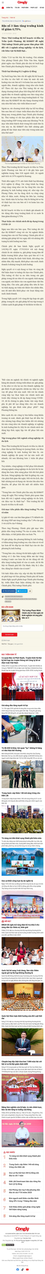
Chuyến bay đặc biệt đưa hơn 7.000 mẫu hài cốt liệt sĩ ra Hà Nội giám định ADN (22, 1062)
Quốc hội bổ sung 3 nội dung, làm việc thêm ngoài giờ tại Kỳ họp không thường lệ (20, 971)
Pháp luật (34, 7)
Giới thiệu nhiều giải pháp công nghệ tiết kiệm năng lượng (24, 1208)
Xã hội (42, 7)
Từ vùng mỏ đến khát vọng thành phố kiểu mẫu (21, 838)
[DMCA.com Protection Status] (22, 1245)
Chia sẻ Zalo (22, 591)
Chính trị (9, 7)
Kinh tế (12, 17)
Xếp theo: (4, 644)
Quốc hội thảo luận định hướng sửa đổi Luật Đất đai (22, 1017)
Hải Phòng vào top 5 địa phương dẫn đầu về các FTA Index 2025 (24, 1191)
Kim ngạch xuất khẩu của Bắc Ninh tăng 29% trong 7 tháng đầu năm (24, 1199)
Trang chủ (5, 17)
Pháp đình (25, 7)
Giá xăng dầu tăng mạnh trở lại (15, 705)
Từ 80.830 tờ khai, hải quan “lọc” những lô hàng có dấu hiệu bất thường (22, 749)
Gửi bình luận (9, 634)
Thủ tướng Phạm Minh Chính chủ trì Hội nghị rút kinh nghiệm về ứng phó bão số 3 (32, 614)
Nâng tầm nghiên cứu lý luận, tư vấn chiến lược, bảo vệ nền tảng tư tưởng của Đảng (22, 1108)
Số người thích (19, 644)
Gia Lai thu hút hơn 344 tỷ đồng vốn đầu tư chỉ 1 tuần (24, 1174)
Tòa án (17, 7)
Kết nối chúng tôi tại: (22, 1265)
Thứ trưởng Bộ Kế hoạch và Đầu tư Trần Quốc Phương (20, 599)
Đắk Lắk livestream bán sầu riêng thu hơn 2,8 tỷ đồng (25, 1182)
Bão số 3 (8, 601)
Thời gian (10, 644)
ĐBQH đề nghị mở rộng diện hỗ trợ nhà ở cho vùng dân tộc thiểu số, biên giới (20, 926)
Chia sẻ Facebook (9, 591)
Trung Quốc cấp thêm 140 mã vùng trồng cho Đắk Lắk (21, 794)
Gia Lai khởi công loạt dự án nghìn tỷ (17, 881)
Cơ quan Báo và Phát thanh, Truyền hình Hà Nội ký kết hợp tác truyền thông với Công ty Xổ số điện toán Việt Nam (22, 660)
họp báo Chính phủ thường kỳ (13, 596)
